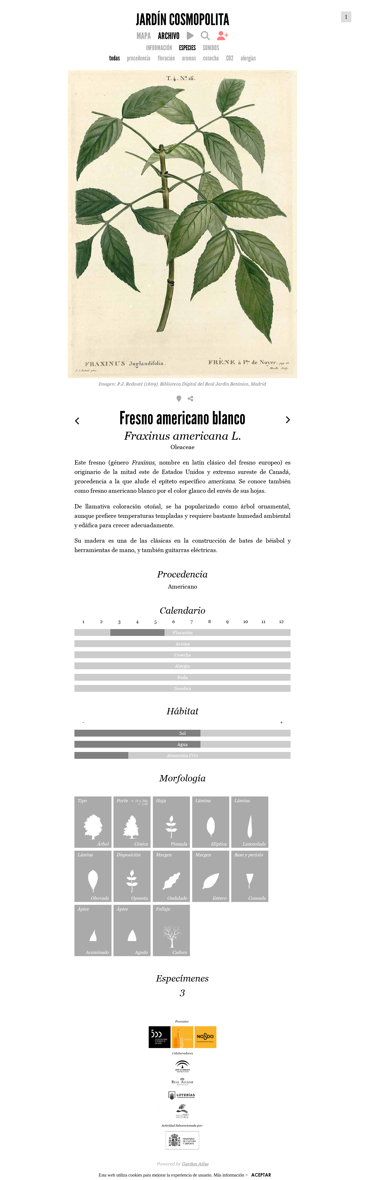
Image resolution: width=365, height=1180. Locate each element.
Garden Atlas (195, 1163)
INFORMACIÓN (159, 48)
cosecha (211, 58)
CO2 (230, 58)
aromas (189, 58)
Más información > (231, 1175)
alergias (248, 58)
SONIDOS (211, 48)
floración (166, 58)
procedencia (138, 58)
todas (114, 58)
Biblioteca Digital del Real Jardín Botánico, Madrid (213, 383)
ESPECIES (187, 48)
